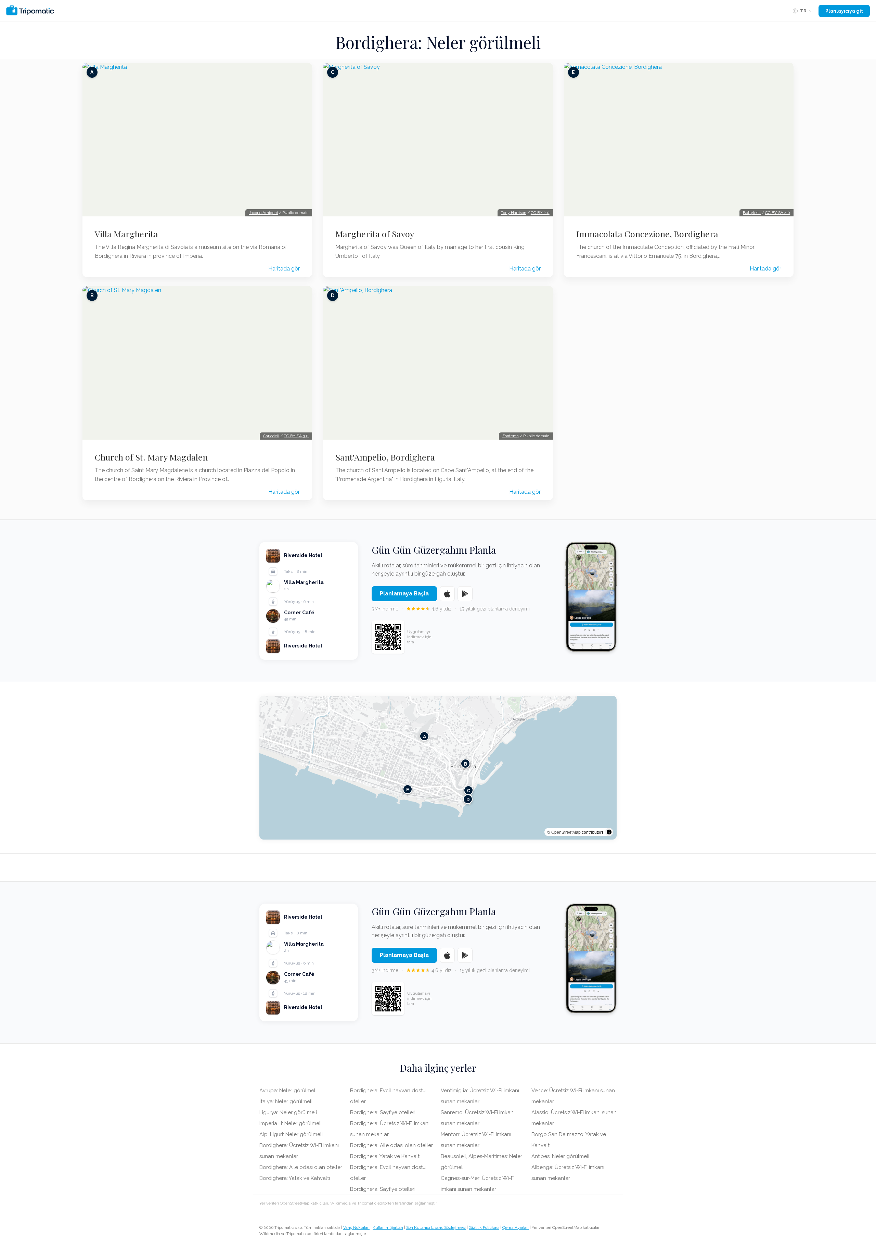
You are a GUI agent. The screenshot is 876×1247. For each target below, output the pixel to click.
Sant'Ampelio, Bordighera (385, 457)
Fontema (510, 435)
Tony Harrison (513, 212)
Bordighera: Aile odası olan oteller (300, 1167)
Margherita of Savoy (374, 234)
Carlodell (271, 435)
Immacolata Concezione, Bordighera (647, 234)
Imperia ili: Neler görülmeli (290, 1123)
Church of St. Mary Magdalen (151, 457)
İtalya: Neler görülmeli (285, 1101)
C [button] (468, 790)
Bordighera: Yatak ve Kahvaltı (294, 1178)
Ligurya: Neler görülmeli (288, 1112)
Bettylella (752, 212)
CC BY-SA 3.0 (296, 435)
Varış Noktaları (356, 1227)
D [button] (467, 799)
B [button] (465, 763)
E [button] (407, 789)
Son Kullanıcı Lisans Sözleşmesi (436, 1227)
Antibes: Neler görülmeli (560, 1156)
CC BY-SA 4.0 (777, 212)
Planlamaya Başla (404, 593)
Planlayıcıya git (844, 11)
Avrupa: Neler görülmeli (288, 1090)
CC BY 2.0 (540, 212)
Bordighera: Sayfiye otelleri (382, 1112)
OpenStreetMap (566, 832)
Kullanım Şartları (388, 1227)
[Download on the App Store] (447, 593)
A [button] (424, 736)
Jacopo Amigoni (263, 212)
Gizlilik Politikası (484, 1227)
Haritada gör (284, 268)
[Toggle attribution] (609, 832)
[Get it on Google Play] (465, 593)
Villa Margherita (126, 234)
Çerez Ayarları (515, 1227)
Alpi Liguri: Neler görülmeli (291, 1134)
